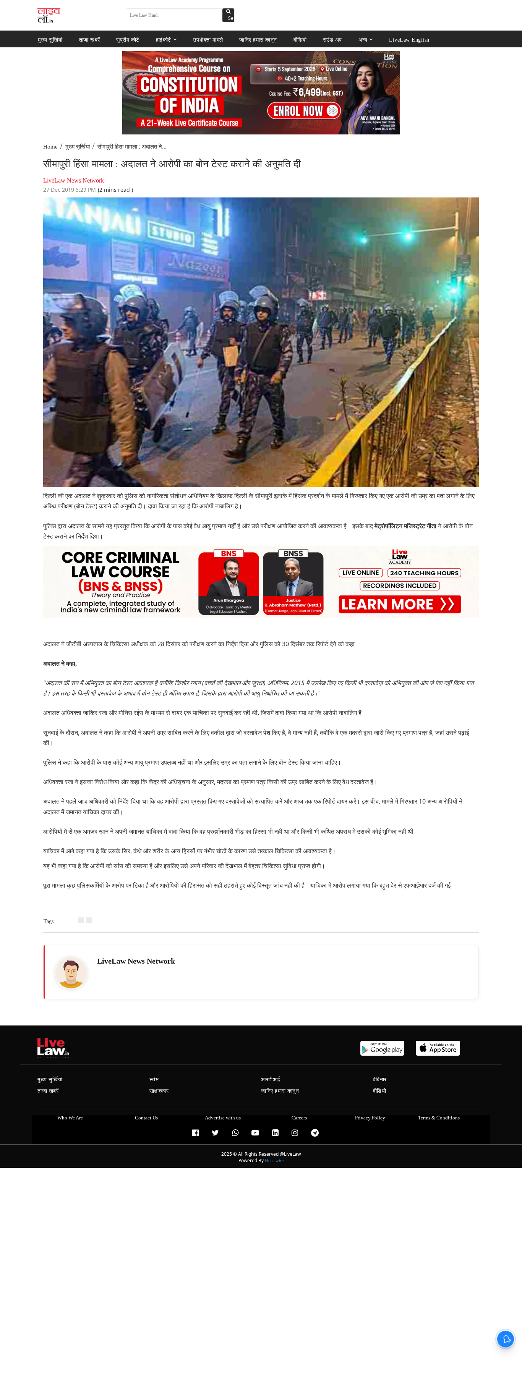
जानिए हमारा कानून (258, 39)
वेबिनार (380, 1079)
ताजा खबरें (89, 39)
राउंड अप (332, 39)
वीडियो (300, 39)
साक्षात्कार (159, 1091)
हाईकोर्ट (163, 39)
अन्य (363, 39)
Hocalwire (274, 1160)
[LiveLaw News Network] (71, 972)
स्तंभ (154, 1079)
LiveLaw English (409, 39)
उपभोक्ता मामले (208, 39)
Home (50, 147)
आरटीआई (270, 1079)
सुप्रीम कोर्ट (127, 39)
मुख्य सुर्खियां (50, 39)
